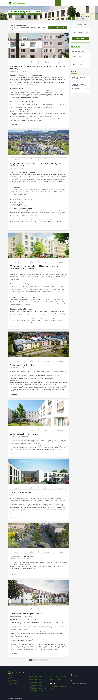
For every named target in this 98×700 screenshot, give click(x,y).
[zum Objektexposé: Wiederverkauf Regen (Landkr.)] (38, 142)
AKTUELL (58, 3)
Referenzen (10, 675)
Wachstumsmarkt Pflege (55, 675)
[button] (65, 3)
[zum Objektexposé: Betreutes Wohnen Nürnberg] (38, 45)
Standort (74, 30)
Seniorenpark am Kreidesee (22, 556)
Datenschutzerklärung (13, 680)
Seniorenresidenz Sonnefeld (22, 365)
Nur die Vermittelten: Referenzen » (57, 27)
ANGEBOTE (51, 3)
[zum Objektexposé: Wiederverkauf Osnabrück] (38, 592)
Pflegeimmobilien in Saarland (36, 690)
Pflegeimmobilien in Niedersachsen (37, 684)
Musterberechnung (54, 678)
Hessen (22, 495)
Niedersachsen (26, 558)
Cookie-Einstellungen (13, 683)
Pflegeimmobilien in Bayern (35, 679)
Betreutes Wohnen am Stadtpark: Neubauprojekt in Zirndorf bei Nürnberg (37, 67)
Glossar (52, 681)
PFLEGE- (18, 672)
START (45, 3)
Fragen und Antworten (55, 679)
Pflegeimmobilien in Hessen (35, 682)
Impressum (10, 681)
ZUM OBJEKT (14, 124)
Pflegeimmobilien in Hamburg (36, 681)
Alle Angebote (32, 675)
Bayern (24, 71)
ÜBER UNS (73, 3)
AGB (9, 678)
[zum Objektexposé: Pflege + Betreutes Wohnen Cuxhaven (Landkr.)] (38, 535)
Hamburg (19, 271)
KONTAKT (86, 3)
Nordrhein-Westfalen (22, 436)
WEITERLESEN (14, 394)
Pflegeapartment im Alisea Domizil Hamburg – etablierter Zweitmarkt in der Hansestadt (35, 267)
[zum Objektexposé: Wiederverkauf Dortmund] (38, 413)
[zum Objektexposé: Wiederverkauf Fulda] (38, 471)
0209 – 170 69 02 (81, 18)
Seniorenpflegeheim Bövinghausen (25, 434)
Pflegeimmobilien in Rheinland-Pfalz (37, 688)
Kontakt (10, 677)
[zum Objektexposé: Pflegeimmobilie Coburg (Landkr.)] (38, 344)
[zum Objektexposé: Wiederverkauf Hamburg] (38, 245)
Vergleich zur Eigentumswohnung (58, 676)
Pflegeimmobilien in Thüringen (36, 691)
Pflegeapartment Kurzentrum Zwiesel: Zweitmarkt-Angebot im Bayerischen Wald (36, 164)
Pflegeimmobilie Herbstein (21, 492)
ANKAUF (80, 3)
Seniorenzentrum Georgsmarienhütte (26, 614)
